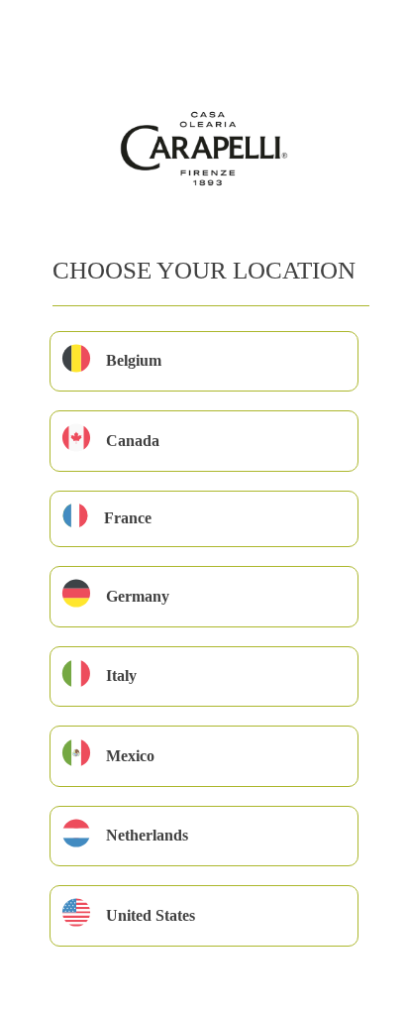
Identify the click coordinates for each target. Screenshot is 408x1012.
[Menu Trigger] (48, 42)
